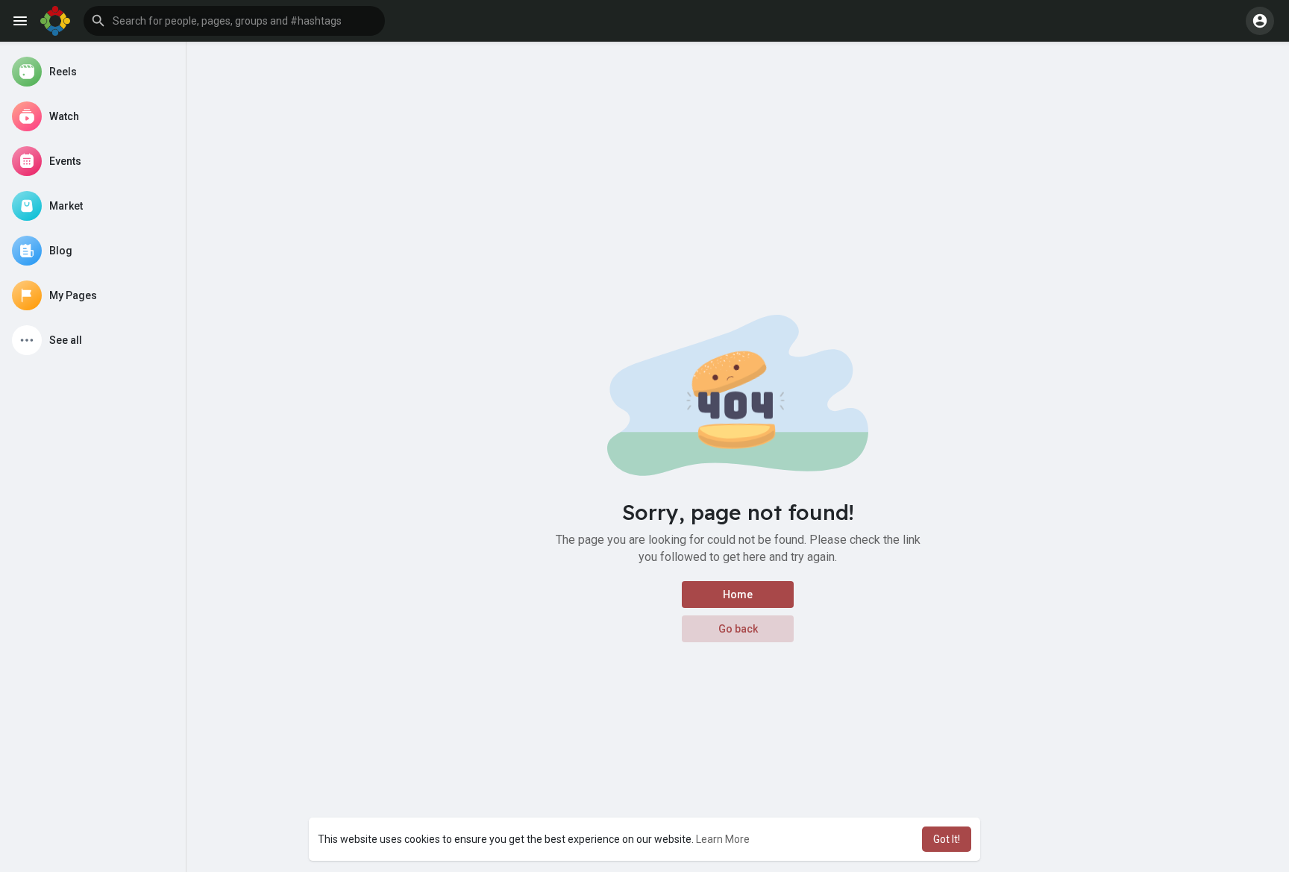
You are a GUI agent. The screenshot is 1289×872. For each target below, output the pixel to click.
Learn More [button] (723, 839)
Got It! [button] (946, 839)
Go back (738, 629)
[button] (234, 21)
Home (738, 594)
